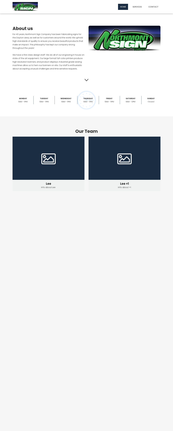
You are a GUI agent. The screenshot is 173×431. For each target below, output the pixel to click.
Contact (153, 6)
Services (137, 6)
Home (123, 6)
